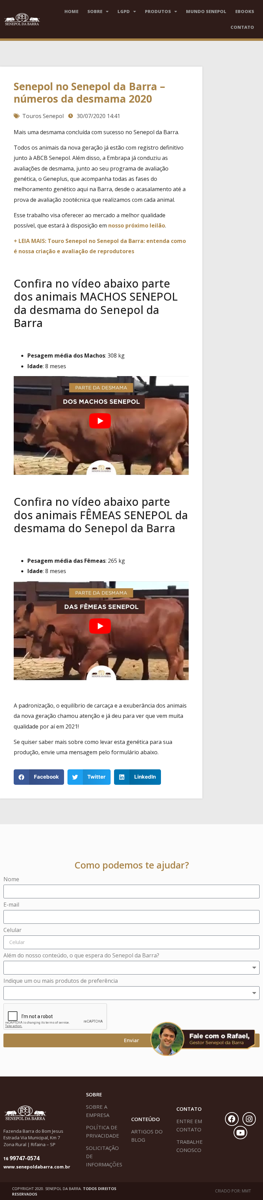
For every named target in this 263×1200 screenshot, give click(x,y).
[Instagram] (249, 1119)
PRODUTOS (158, 11)
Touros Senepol (43, 116)
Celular (12, 930)
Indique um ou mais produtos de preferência (60, 981)
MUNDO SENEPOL (206, 11)
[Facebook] (232, 1119)
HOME (71, 11)
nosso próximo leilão (136, 225)
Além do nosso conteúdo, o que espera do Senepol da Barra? (81, 956)
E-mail (11, 905)
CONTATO (242, 27)
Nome (11, 879)
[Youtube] (240, 1133)
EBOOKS (244, 11)
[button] (39, 777)
